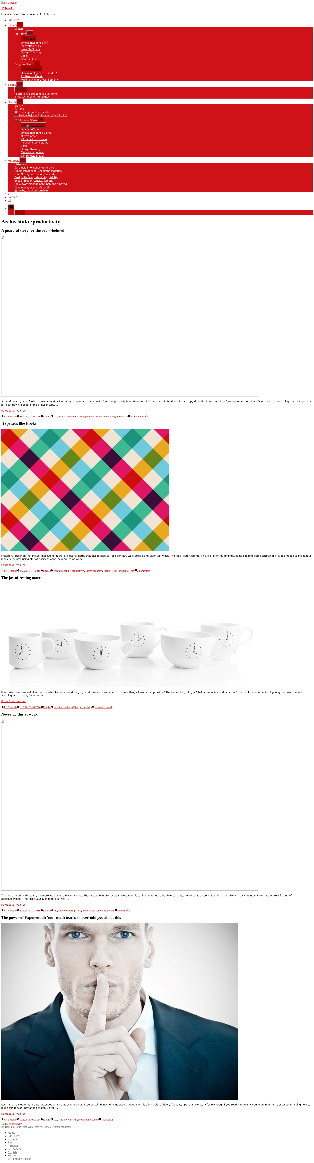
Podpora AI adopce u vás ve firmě (35, 93)
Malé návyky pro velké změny (39, 79)
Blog (10, 1142)
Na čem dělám (30, 129)
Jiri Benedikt (10, 416)
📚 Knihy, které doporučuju (31, 190)
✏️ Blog (19, 108)
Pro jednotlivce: (24, 64)
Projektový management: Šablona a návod (40, 183)
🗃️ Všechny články (26, 120)
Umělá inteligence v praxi (36, 132)
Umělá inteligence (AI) (34, 42)
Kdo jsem (13, 20)
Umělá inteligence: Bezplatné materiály (38, 170)
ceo (55, 416)
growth (67, 1119)
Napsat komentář (139, 416)
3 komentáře (123, 910)
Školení (12, 1139)
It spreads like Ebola (18, 423)
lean (75, 1119)
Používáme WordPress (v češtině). (34, 1126)
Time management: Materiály (32, 187)
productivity (109, 416)
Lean (24, 145)
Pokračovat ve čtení (13, 410)
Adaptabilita (28, 59)
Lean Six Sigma (30, 49)
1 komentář (107, 1119)
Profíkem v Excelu (32, 76)
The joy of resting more (21, 578)
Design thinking (30, 149)
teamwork (117, 570)
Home (11, 1132)
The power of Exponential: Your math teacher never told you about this (61, 917)
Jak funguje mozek (32, 155)
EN (9, 193)
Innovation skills (31, 46)
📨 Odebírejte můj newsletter (32, 112)
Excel (24, 55)
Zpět (22, 213)
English (47, 416)
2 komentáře (143, 570)
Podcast (13, 1145)
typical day (122, 416)
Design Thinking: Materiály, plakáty (36, 177)
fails (60, 570)
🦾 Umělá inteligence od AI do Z (34, 167)
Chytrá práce (29, 136)
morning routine (85, 416)
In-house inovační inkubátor (31, 97)
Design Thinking (31, 52)
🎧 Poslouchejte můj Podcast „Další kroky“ (40, 115)
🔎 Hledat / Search (19, 1158)
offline (98, 416)
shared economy (94, 570)
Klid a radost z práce (34, 139)
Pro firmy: (20, 33)
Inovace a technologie (34, 142)
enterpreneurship (67, 416)
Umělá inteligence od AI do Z (39, 73)
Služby (12, 84)
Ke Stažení (14, 1149)
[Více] (11, 207)
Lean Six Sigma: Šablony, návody (34, 174)
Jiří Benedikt (7, 8)
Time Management (32, 152)
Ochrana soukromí (61, 1126)
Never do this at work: (20, 714)
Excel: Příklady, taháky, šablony (33, 180)
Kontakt (12, 197)
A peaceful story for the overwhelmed (32, 230)
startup (107, 570)
